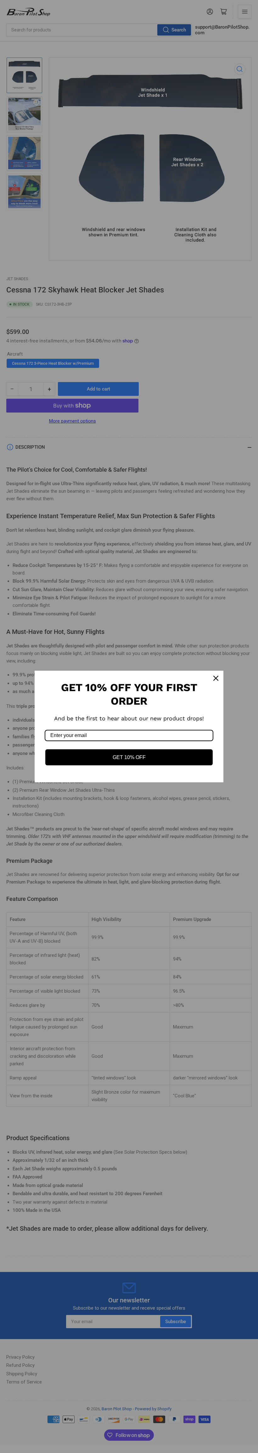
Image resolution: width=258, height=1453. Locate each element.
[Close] (215, 678)
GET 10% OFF (129, 757)
